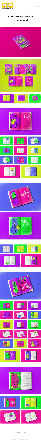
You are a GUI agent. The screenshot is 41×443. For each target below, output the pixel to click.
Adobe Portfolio (24, 439)
